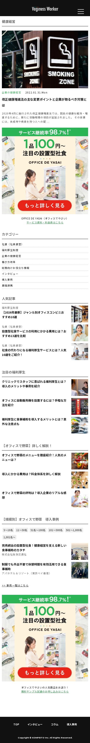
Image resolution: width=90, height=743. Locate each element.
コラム (54, 724)
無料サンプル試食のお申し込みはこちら (45, 691)
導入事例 (7, 279)
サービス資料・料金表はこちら (45, 222)
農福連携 (7, 285)
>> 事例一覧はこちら (15, 585)
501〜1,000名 (74, 530)
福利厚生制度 (10, 250)
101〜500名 (56, 530)
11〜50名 (21, 530)
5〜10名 (8, 530)
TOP (16, 724)
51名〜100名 (38, 530)
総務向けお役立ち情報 (16, 268)
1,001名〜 (9, 537)
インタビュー (10, 273)
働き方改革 (9, 262)
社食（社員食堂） (13, 244)
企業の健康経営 (11, 256)
